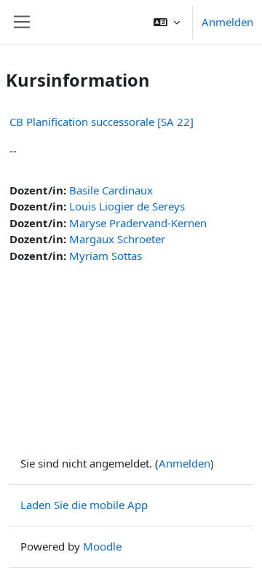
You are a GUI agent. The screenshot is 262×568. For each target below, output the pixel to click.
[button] (166, 22)
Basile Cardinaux (111, 190)
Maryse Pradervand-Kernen (138, 223)
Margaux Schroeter (117, 239)
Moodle (102, 546)
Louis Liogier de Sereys (127, 206)
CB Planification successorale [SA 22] (101, 121)
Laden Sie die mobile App (84, 504)
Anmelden (227, 22)
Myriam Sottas (105, 255)
